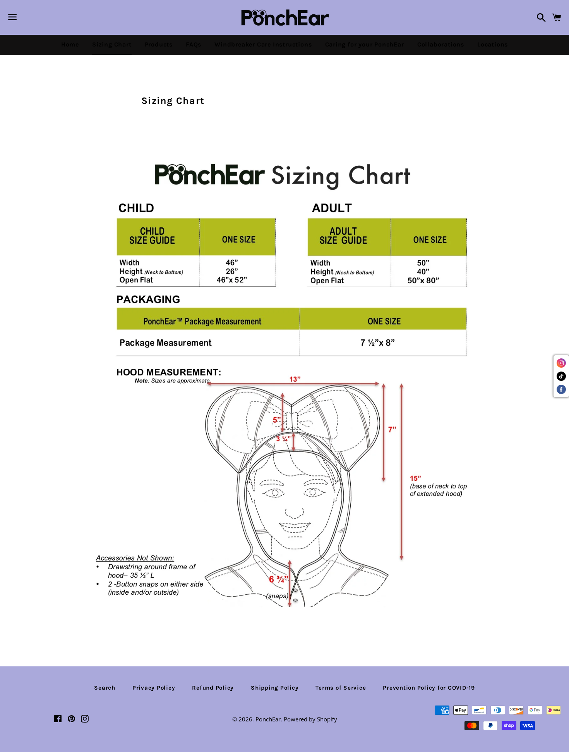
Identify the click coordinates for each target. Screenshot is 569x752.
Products (159, 44)
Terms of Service (340, 687)
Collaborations (440, 44)
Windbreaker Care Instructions (263, 44)
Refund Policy (213, 687)
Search (104, 687)
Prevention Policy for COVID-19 (429, 687)
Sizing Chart (112, 44)
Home (70, 44)
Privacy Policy (153, 687)
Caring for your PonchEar (364, 44)
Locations (492, 44)
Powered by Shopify (310, 719)
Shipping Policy (274, 687)
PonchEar (268, 719)
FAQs (193, 44)
